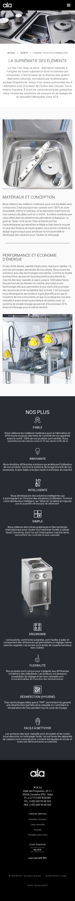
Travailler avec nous (37, 834)
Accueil (11, 53)
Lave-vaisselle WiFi (37, 858)
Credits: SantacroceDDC (37, 885)
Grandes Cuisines (37, 819)
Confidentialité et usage (55, 876)
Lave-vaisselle (38, 824)
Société (24, 53)
